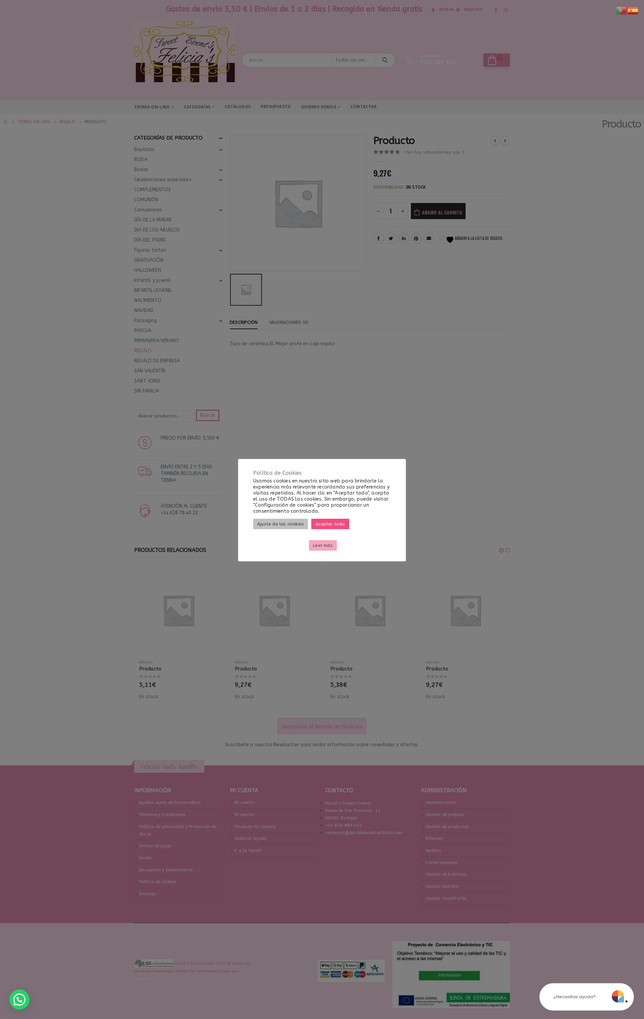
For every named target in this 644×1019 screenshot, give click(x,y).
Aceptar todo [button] (330, 523)
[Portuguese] (622, 10)
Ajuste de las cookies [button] (280, 523)
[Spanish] (633, 10)
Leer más (323, 545)
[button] (19, 999)
